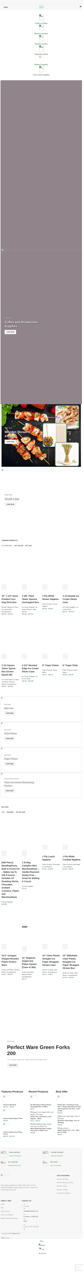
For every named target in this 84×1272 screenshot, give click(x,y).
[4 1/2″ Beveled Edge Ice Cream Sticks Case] (31, 631)
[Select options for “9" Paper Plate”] (65, 664)
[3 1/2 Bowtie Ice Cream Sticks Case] (72, 558)
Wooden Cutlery (62, 1203)
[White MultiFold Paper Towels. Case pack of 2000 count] (42, 1142)
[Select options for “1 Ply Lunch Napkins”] (44, 866)
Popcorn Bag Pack (9, 1122)
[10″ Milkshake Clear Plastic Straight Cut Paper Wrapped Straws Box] (72, 930)
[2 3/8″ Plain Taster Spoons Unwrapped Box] (31, 558)
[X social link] (39, 2)
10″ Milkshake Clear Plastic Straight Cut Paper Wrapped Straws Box (71, 979)
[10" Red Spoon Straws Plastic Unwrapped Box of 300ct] (33, 1117)
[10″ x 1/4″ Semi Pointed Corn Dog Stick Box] (11, 558)
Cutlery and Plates (7, 987)
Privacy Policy (5, 1228)
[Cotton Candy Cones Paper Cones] (6, 1144)
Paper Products (47, 608)
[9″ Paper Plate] (72, 631)
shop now (12, 1082)
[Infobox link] (41, 19)
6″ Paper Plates (50, 674)
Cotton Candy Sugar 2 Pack (13, 1136)
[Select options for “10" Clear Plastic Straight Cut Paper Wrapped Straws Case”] (44, 963)
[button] (4, 866)
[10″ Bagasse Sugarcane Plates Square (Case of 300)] (31, 930)
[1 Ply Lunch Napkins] (51, 833)
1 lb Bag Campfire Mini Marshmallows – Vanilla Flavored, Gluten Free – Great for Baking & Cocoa (30, 885)
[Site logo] (41, 7)
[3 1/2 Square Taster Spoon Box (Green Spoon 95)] (11, 631)
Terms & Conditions (7, 1232)
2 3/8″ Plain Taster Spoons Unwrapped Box (30, 603)
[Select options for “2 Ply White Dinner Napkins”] (44, 591)
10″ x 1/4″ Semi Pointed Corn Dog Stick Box (10, 603)
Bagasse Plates (27, 992)
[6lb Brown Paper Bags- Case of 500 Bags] (69, 1134)
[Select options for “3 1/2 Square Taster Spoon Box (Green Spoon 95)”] (4, 664)
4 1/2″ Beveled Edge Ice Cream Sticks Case (30, 677)
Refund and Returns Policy (9, 1235)
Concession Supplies (63, 1210)
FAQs (2, 1221)
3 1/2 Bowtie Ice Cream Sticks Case (71, 603)
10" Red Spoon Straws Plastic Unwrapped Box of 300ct (40, 1123)
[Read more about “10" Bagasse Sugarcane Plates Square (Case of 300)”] (24, 966)
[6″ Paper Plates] (51, 631)
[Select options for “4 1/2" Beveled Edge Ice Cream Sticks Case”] (24, 664)
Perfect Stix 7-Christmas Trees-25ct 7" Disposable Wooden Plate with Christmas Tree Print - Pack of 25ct (69, 1125)
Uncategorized (6, 616)
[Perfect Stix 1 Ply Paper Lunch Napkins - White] (42, 1130)
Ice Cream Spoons (8, 688)
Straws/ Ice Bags (47, 987)
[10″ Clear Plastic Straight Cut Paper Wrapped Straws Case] (51, 930)
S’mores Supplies (7, 915)
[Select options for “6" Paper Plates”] (44, 664)
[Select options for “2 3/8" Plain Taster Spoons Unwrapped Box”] (24, 591)
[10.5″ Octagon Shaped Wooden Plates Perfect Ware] (11, 930)
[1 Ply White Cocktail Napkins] (72, 833)
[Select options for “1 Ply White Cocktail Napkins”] (65, 866)
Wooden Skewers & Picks (10, 611)
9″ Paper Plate (70, 674)
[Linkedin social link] (44, 2)
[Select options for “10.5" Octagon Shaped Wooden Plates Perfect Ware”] (4, 963)
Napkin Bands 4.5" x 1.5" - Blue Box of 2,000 (68, 1148)
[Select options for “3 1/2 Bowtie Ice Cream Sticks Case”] (65, 591)
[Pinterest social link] (41, 2)
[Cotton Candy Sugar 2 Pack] (6, 1130)
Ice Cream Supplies (28, 611)
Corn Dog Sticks (7, 613)
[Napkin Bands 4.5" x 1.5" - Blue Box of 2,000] (63, 1145)
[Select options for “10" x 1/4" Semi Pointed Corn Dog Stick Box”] (4, 591)
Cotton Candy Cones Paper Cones (12, 1150)
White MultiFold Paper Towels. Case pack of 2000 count (41, 1147)
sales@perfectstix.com (31, 1228)
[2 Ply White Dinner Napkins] (51, 558)
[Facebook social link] (36, 2)
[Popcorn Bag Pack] (6, 1117)
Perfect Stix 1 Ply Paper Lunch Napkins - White (41, 1135)
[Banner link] (41, 435)
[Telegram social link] (46, 2)
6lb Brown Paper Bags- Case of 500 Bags (68, 1139)
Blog (2, 1225)
